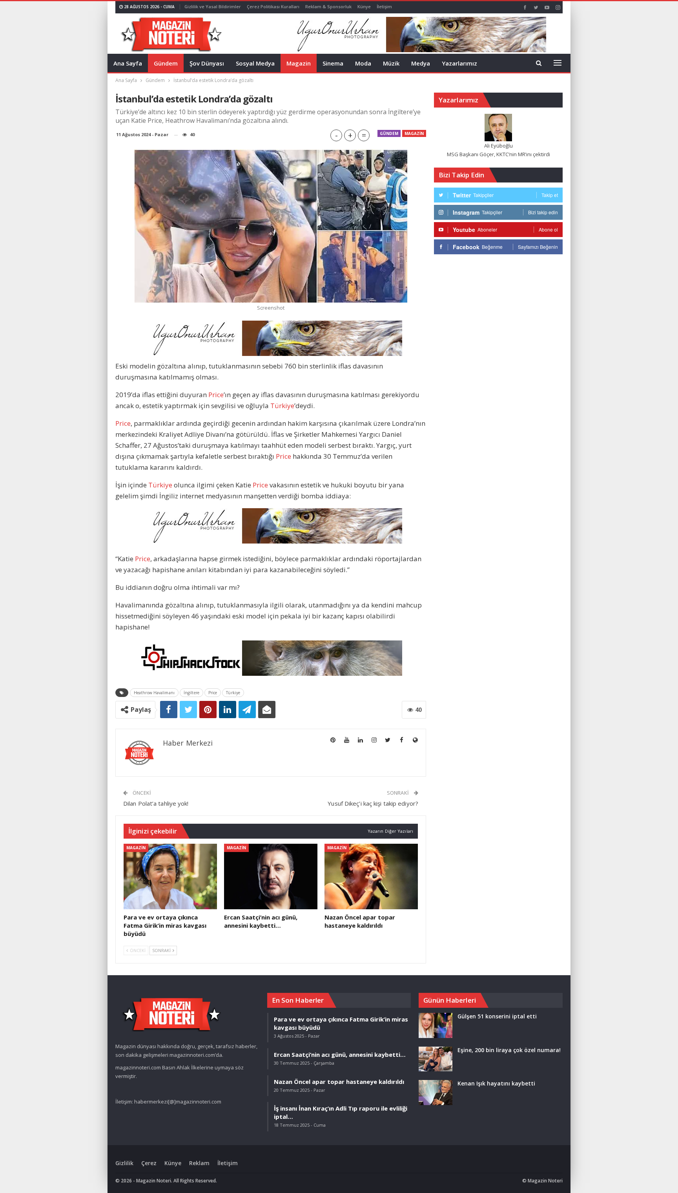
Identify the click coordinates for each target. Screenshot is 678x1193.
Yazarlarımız (459, 63)
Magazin (298, 63)
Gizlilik (124, 1163)
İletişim (384, 6)
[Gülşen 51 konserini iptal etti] (435, 1025)
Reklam (199, 1163)
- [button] (336, 135)
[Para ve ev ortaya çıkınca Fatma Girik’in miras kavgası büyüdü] (170, 876)
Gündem (166, 63)
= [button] (364, 135)
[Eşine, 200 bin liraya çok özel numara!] (435, 1059)
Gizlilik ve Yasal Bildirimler (212, 6)
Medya (420, 63)
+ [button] (350, 135)
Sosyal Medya (255, 63)
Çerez (149, 1163)
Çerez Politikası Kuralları (273, 6)
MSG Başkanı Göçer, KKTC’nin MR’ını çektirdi (498, 154)
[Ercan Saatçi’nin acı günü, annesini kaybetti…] (270, 876)
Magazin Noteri (545, 1180)
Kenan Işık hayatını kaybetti (496, 1083)
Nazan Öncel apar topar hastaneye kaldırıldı (339, 1081)
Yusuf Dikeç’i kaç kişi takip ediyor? (373, 803)
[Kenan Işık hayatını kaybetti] (435, 1092)
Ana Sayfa (127, 63)
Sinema (333, 63)
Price (216, 394)
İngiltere (191, 692)
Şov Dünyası (207, 63)
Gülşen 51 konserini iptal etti (497, 1016)
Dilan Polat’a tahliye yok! (156, 803)
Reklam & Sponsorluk (328, 6)
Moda (363, 63)
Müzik (391, 63)
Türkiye (282, 405)
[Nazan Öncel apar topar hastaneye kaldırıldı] (371, 876)
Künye (364, 6)
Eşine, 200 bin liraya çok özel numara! (509, 1050)
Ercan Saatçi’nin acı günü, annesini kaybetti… (340, 1054)
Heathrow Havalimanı (154, 692)
